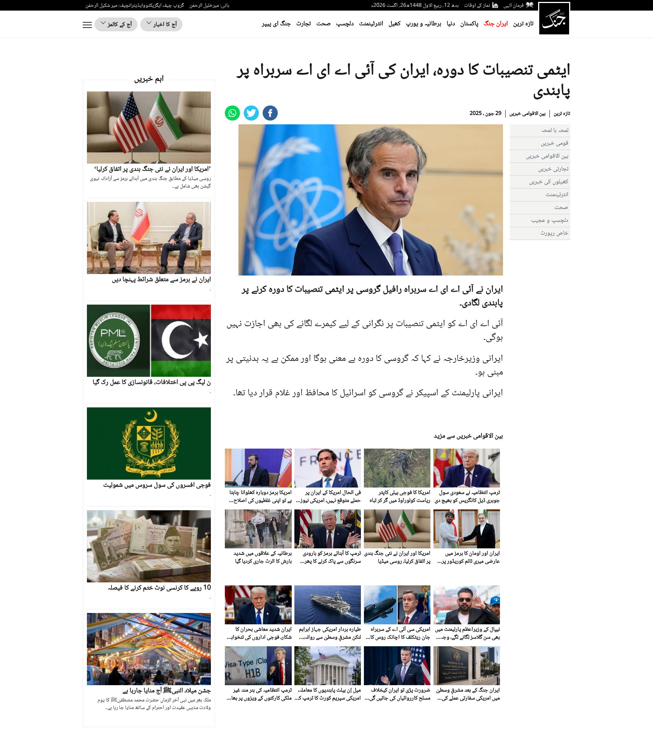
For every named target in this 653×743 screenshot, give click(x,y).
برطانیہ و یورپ (423, 24)
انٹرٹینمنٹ (371, 24)
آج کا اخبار (164, 25)
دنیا (451, 24)
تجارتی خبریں (553, 169)
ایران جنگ (496, 24)
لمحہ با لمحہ (554, 130)
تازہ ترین (523, 24)
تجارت (303, 24)
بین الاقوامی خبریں (527, 113)
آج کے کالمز (119, 25)
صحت (323, 24)
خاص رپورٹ (554, 233)
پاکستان (469, 24)
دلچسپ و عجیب (549, 220)
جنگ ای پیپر (276, 24)
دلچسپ (345, 24)
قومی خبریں (554, 143)
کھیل (394, 24)
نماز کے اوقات (477, 5)
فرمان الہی (513, 5)
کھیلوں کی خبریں (548, 182)
